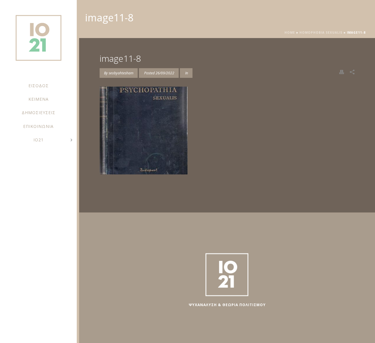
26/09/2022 (165, 73)
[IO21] (38, 41)
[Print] (341, 71)
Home (289, 32)
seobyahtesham (121, 73)
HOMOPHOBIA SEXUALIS (320, 32)
